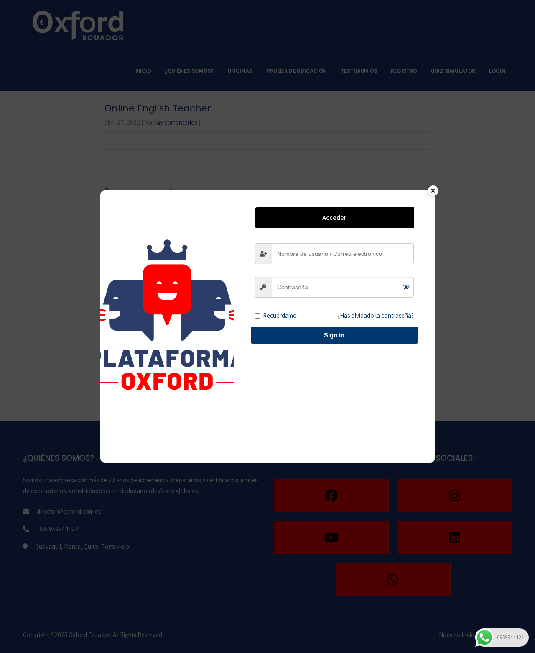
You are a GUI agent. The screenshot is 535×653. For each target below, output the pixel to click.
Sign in (334, 335)
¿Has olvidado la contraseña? (375, 315)
